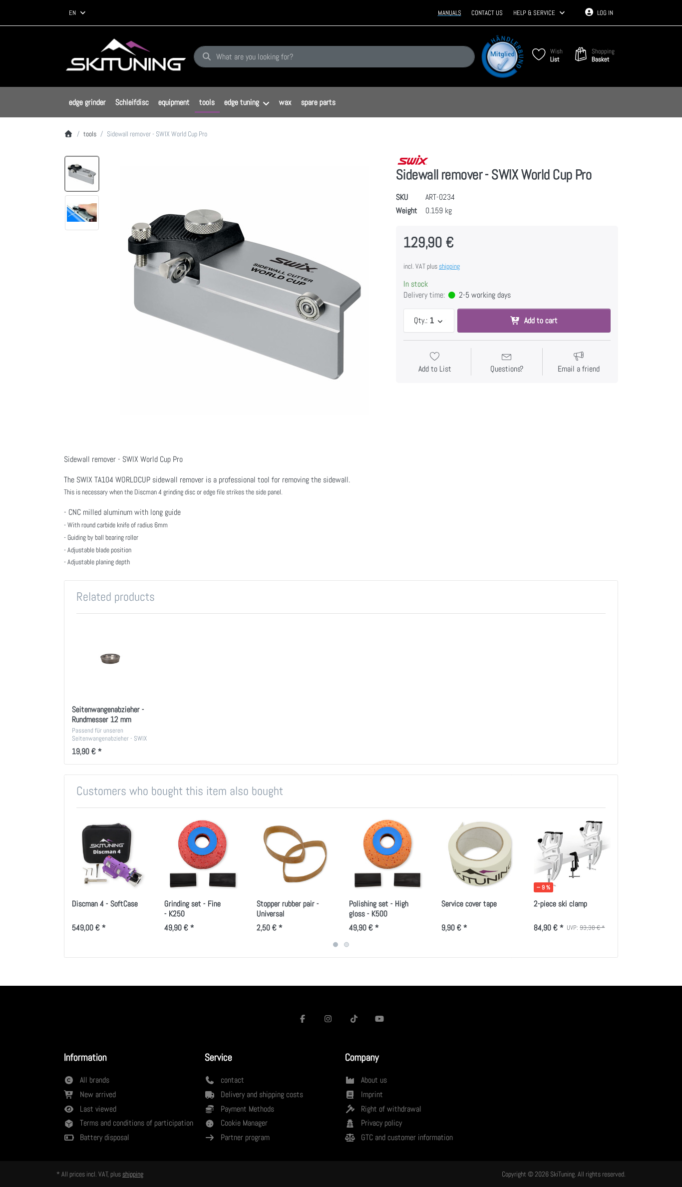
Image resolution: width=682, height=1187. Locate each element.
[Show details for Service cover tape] (479, 853)
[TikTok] (354, 1019)
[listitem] (244, 290)
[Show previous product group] (75, 883)
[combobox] (78, 12)
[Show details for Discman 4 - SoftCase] (110, 853)
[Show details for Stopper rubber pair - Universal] (295, 853)
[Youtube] (380, 1019)
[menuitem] (87, 102)
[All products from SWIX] (413, 159)
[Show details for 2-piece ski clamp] (572, 853)
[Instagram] (328, 1019)
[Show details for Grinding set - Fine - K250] (202, 853)
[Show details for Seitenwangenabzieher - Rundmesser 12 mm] (110, 659)
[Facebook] (303, 1019)
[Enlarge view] (244, 290)
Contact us (487, 12)
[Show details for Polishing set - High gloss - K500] (387, 853)
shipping (449, 266)
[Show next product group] (606, 883)
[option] (82, 173)
